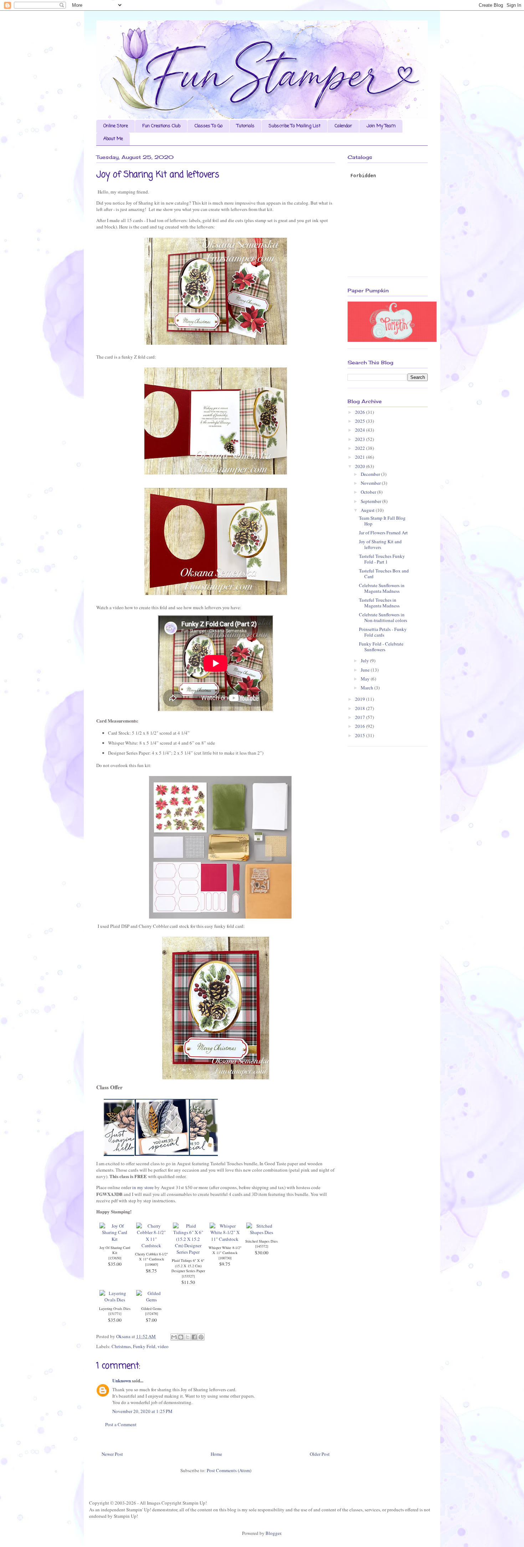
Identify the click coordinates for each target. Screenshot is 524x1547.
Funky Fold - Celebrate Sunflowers (381, 647)
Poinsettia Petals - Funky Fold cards (383, 632)
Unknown (121, 1380)
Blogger (273, 1533)
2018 (360, 708)
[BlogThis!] (180, 1337)
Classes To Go (208, 126)
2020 (360, 466)
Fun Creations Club (161, 126)
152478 (151, 1313)
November (371, 483)
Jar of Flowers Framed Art (383, 532)
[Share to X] (187, 1337)
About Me (113, 138)
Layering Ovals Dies (114, 1308)
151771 (114, 1313)
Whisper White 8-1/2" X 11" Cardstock (225, 1250)
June (366, 670)
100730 (225, 1257)
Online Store (115, 126)
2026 (360, 412)
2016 (360, 726)
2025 (360, 421)
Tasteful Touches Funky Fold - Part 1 (382, 559)
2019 (360, 699)
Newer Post (112, 1454)
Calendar (343, 126)
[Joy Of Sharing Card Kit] (115, 1239)
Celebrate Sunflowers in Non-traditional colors (383, 617)
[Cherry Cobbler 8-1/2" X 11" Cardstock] (151, 1245)
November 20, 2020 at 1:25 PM (142, 1411)
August (368, 510)
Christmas (121, 1346)
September (371, 501)
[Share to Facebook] (194, 1337)
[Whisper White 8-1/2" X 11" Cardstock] (225, 1239)
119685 (151, 1264)
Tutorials (246, 126)
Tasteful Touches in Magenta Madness (379, 603)
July (365, 660)
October (369, 492)
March (367, 687)
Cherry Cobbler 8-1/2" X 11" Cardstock (151, 1257)
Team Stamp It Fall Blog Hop (382, 521)
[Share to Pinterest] (201, 1337)
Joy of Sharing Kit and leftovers (380, 544)
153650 (114, 1257)
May (366, 678)
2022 (360, 448)
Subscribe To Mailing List (294, 126)
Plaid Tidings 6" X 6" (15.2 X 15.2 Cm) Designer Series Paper (188, 1265)
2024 (360, 430)
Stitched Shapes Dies (261, 1241)
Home (216, 1454)
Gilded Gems (151, 1308)
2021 (360, 457)
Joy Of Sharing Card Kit (114, 1250)
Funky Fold (144, 1346)
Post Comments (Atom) (229, 1470)
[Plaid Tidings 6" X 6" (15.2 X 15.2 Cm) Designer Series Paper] (188, 1252)
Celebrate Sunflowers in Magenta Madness (382, 588)
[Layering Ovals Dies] (115, 1299)
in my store (142, 1187)
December (371, 474)
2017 (360, 717)
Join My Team (381, 126)
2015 (360, 735)
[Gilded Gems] (151, 1299)
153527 (188, 1276)
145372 (261, 1246)
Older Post (320, 1454)
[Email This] (174, 1337)
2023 (360, 439)
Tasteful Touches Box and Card (384, 573)
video (163, 1346)
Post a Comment (121, 1424)
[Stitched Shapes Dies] (261, 1232)
